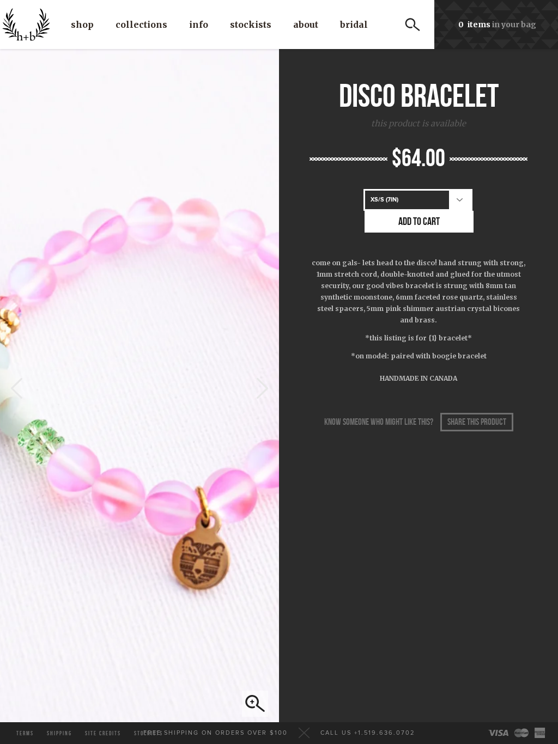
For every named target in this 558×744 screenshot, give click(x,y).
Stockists (250, 24)
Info (198, 24)
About (305, 24)
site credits (103, 733)
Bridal (354, 24)
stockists (148, 733)
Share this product (476, 422)
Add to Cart (419, 221)
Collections (141, 24)
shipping (59, 733)
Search (412, 24)
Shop (82, 24)
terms (25, 733)
